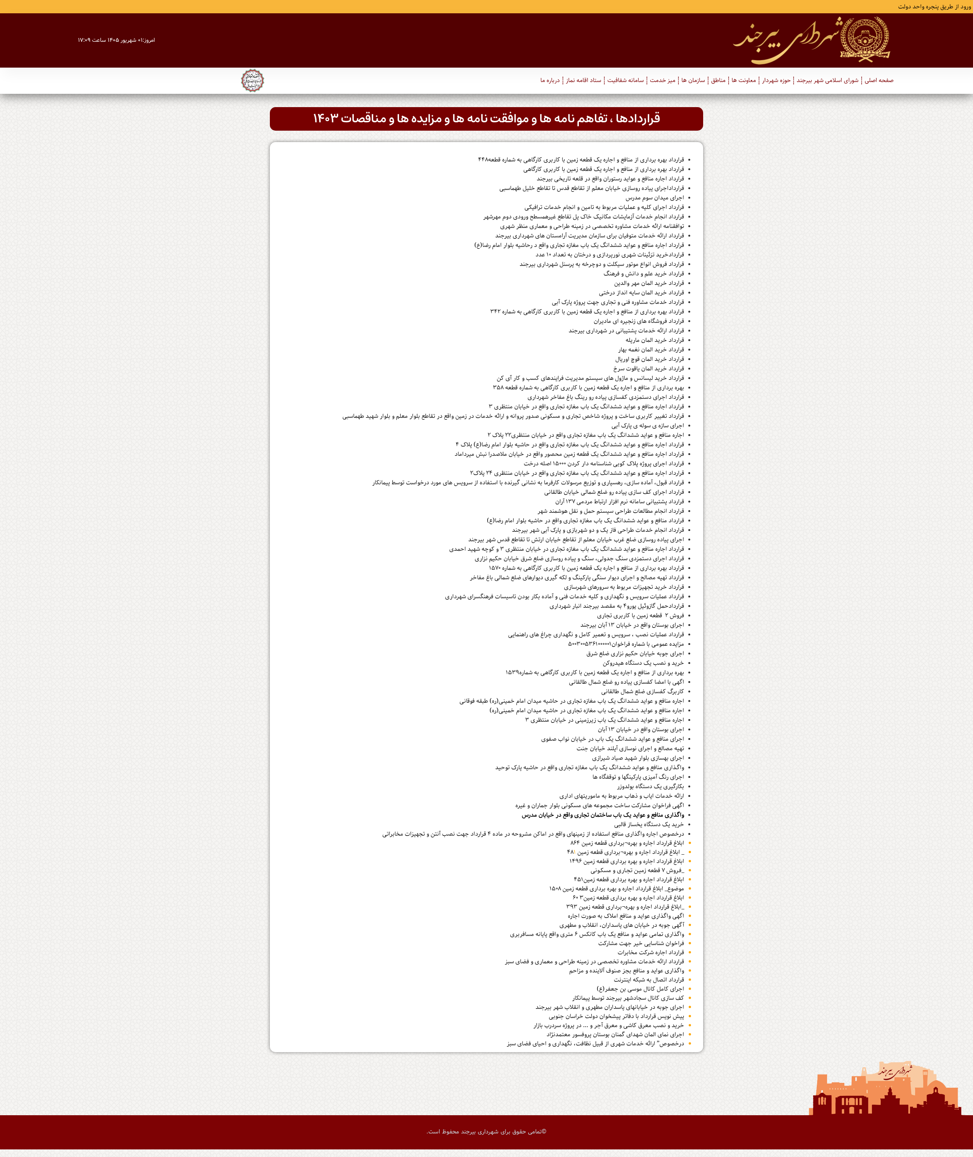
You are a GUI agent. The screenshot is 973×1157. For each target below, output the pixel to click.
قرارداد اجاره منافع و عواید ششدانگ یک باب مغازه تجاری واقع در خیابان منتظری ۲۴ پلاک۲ (577, 473)
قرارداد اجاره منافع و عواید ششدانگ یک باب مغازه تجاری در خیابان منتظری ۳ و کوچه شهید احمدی (566, 549)
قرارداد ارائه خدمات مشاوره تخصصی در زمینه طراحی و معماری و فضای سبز (594, 962)
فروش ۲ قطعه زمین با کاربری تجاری (640, 616)
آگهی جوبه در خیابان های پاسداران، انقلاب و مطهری (621, 925)
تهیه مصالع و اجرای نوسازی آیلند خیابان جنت (630, 749)
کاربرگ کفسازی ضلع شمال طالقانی (642, 692)
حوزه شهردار (776, 80)
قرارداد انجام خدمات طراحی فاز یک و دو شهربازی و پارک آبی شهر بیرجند (598, 530)
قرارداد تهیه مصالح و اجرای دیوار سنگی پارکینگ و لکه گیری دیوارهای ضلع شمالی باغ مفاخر (577, 578)
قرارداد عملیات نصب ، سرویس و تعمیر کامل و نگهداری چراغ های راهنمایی (596, 635)
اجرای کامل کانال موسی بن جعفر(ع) (640, 989)
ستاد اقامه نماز (583, 80)
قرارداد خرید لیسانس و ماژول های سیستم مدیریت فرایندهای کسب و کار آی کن (590, 378)
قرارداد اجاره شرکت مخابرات (651, 953)
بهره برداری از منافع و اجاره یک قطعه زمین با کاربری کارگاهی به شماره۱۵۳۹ (595, 673)
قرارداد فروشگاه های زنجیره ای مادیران (639, 321)
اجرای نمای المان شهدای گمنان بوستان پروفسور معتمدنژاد (615, 1035)
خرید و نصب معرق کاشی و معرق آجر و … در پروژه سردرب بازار (608, 1026)
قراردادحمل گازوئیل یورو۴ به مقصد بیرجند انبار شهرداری (617, 606)
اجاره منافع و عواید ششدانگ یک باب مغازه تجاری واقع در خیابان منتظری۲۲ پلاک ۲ (586, 435)
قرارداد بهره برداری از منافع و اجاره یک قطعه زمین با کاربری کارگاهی (603, 169)
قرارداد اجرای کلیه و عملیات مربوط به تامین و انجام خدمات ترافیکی (604, 207)
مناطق (718, 80)
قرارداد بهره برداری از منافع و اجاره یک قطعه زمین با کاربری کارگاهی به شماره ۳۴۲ (587, 312)
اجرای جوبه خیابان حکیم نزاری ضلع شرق (635, 654)
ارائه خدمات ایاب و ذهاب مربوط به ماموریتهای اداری (621, 796)
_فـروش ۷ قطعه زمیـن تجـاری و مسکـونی (637, 871)
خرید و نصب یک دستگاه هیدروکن (643, 663)
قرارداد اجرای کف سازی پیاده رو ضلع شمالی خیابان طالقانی (614, 492)
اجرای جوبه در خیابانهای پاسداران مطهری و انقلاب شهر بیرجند (610, 1007)
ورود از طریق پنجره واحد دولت (934, 7)
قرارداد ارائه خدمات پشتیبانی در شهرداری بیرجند (626, 331)
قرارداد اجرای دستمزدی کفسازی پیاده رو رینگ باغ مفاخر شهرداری (606, 397)
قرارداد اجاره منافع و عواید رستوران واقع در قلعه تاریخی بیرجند (610, 179)
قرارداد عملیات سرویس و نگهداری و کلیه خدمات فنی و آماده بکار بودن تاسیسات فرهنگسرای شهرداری (564, 597)
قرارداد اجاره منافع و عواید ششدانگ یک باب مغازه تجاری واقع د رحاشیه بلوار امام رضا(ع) (579, 245)
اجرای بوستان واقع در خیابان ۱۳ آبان (641, 730)
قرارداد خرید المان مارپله (655, 340)
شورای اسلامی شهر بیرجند (828, 80)
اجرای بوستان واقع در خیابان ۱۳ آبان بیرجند (632, 625)
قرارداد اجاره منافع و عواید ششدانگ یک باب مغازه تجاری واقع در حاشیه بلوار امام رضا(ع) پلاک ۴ (570, 445)
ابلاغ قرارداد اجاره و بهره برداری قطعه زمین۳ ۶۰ (628, 898)
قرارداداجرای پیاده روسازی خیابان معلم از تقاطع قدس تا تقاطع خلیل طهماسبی (591, 188)
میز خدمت (662, 80)
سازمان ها (693, 80)
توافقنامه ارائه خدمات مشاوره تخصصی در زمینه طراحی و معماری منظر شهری (592, 226)
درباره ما (550, 80)
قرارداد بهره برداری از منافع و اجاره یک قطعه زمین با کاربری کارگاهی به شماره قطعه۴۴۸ (581, 160)
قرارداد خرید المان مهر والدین (649, 283)
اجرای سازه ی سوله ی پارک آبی (648, 426)
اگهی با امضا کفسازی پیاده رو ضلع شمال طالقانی (626, 682)
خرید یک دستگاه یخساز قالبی (649, 825)
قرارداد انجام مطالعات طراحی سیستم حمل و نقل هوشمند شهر (610, 511)
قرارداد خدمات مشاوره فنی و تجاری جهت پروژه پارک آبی (618, 302)
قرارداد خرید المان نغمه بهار (651, 350)
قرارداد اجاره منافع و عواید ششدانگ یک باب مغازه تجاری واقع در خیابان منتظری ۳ (586, 407)
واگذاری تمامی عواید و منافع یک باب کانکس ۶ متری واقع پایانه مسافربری (597, 934)
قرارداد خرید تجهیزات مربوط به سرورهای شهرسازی (624, 587)
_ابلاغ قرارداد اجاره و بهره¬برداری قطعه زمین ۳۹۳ (625, 907)
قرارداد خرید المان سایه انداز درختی (641, 293)
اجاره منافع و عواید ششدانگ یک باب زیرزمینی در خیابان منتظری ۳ (604, 720)
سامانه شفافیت (625, 80)
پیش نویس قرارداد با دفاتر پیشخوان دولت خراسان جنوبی (616, 1016)
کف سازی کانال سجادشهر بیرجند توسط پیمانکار (628, 998)
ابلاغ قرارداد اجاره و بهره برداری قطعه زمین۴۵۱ (629, 880)
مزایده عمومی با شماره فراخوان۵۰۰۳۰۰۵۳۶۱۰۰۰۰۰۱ (626, 644)
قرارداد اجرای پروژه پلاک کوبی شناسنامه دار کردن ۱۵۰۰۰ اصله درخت (604, 464)
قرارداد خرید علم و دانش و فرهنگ (644, 274)
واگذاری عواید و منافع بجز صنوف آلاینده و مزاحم (626, 971)
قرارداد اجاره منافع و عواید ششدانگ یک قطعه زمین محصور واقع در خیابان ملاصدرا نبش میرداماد (569, 454)
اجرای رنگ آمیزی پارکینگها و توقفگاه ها (638, 777)
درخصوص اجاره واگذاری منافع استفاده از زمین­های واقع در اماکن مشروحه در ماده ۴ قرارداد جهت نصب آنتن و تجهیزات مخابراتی (533, 834)
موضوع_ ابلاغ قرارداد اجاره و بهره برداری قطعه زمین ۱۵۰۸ (617, 889)
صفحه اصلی (879, 80)
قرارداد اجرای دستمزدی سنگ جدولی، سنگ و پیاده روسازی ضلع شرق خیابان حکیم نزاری (579, 559)
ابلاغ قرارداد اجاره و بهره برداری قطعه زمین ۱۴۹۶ (627, 861)
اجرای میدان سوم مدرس (655, 198)
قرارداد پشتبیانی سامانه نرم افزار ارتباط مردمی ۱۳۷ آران (619, 502)
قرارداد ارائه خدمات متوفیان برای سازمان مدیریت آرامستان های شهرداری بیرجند (589, 236)
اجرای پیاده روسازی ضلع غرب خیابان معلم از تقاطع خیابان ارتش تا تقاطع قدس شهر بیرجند (576, 540)
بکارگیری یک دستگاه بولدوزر (650, 787)
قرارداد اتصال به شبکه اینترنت (649, 980)
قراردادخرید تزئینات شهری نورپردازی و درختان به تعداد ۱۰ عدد (610, 255)
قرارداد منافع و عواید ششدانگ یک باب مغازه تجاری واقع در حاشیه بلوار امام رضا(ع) (585, 521)
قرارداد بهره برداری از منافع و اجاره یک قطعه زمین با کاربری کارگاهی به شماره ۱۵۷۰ (586, 568)
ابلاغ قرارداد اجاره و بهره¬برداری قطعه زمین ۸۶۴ (627, 843)
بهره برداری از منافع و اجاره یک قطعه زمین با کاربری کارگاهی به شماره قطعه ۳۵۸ (588, 388)
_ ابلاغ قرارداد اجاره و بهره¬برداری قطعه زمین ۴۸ (625, 852)
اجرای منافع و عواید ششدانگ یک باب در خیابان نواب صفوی (612, 739)
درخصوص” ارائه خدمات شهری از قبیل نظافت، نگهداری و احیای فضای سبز (595, 1044)
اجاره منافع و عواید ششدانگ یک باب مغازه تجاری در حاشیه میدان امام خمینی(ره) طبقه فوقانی (572, 701)
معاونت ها (744, 80)
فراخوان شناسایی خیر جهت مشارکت (641, 943)
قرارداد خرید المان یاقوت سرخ (648, 369)
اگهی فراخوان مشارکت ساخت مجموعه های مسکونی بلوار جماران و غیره (599, 806)
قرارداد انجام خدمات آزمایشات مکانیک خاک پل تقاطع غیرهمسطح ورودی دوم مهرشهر (583, 217)
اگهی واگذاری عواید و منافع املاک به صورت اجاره (626, 916)
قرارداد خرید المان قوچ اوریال (649, 359)
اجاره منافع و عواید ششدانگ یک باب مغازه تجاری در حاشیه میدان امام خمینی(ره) (587, 711)
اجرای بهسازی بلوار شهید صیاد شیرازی (638, 758)
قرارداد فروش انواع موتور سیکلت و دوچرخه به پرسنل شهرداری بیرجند (602, 264)
